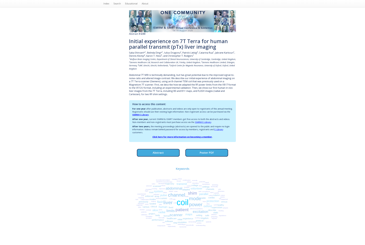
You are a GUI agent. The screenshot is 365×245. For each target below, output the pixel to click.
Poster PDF (207, 152)
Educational (131, 3)
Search (117, 3)
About (145, 3)
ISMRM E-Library (140, 114)
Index (106, 3)
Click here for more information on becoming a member (182, 136)
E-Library (218, 129)
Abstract (158, 152)
